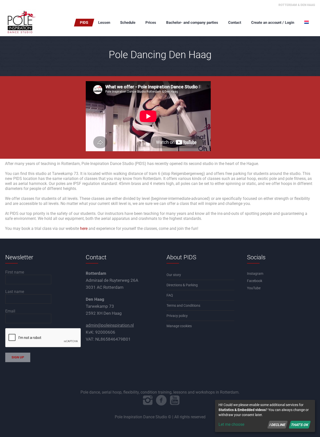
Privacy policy (177, 316)
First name (14, 272)
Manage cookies (179, 326)
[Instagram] (147, 400)
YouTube (253, 288)
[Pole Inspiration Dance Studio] (30, 22)
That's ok (299, 425)
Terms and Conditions (183, 305)
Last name (14, 291)
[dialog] (265, 416)
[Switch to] (307, 22)
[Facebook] (161, 400)
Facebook (254, 281)
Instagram (255, 274)
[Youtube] (174, 400)
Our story (173, 275)
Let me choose (231, 424)
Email (10, 311)
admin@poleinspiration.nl (110, 325)
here (84, 228)
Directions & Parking (182, 285)
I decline (277, 425)
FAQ (169, 295)
